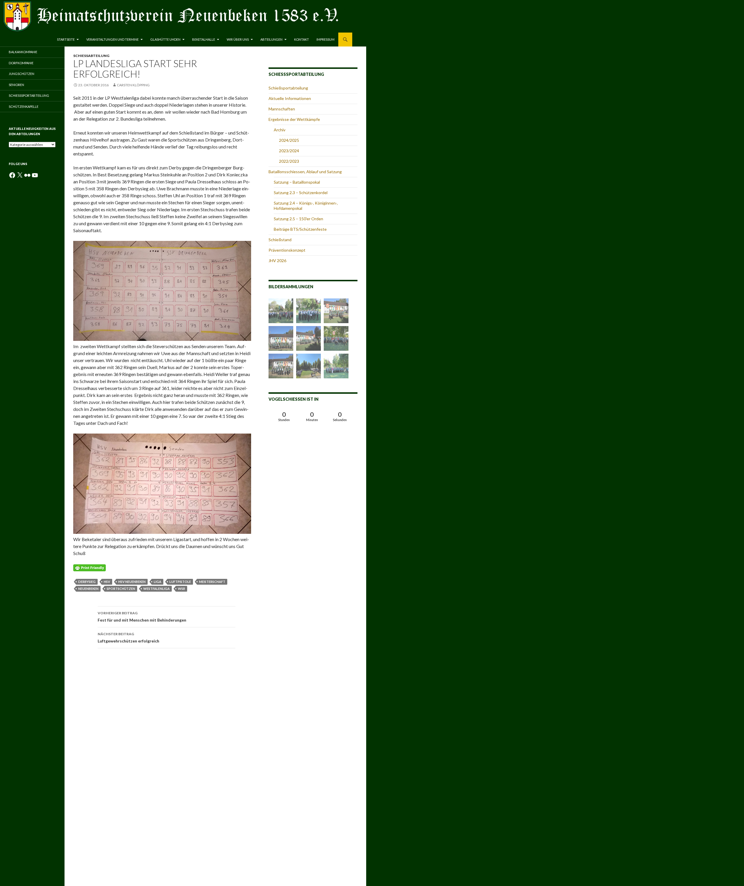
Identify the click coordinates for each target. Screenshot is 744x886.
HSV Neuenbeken (132, 581)
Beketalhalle (203, 39)
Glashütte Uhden (165, 39)
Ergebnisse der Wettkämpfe (294, 119)
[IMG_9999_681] (308, 338)
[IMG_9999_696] (281, 310)
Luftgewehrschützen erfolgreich (128, 637)
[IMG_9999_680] (281, 366)
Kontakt (301, 39)
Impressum (325, 39)
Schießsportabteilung (288, 87)
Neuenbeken (88, 588)
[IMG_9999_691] (336, 338)
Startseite (66, 39)
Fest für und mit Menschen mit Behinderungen (142, 616)
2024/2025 (289, 140)
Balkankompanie (23, 52)
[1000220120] (308, 366)
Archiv (279, 129)
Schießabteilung (91, 55)
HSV (107, 581)
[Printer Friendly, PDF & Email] (89, 567)
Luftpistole (180, 581)
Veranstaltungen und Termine (112, 39)
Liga (157, 581)
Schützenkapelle (23, 106)
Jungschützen (21, 74)
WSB (181, 588)
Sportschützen (121, 588)
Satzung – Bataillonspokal (297, 182)
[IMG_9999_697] (281, 338)
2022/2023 (289, 161)
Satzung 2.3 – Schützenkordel (301, 192)
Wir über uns (238, 39)
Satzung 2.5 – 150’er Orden (298, 218)
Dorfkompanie (21, 63)
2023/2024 (289, 150)
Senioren (16, 85)
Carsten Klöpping (133, 85)
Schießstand (280, 239)
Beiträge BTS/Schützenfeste (300, 229)
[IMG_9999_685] (336, 366)
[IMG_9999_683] (336, 310)
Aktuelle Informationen (290, 98)
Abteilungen (271, 39)
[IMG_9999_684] (308, 310)
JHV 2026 (277, 260)
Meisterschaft (212, 581)
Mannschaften (282, 108)
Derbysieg (87, 581)
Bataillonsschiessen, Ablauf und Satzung (305, 171)
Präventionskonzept (287, 250)
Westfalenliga (156, 588)
